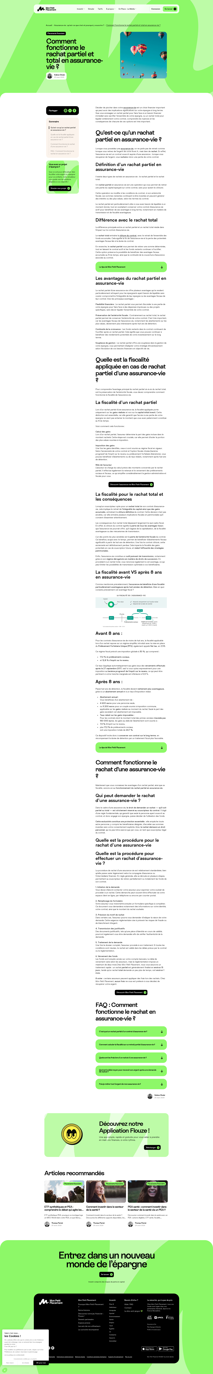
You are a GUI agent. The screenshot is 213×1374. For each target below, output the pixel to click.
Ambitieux (112, 1307)
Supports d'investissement (115, 1357)
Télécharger (151, 1148)
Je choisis (25, 1363)
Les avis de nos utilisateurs (89, 1326)
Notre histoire (84, 1310)
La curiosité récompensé (88, 1329)
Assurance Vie (151, 1324)
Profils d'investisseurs (154, 1329)
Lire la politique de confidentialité (14, 1355)
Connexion (155, 9)
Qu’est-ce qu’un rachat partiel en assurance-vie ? (63, 128)
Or (110, 1332)
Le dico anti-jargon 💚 (133, 1311)
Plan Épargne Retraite (154, 1327)
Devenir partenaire (86, 1319)
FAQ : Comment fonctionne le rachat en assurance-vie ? (62, 152)
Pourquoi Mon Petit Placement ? (91, 1305)
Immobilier (112, 1341)
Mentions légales (80, 1357)
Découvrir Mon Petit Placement (130, 992)
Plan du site (128, 1357)
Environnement (114, 1316)
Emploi (111, 1322)
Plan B (111, 1304)
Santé (111, 1319)
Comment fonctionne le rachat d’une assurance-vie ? (63, 145)
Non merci (10, 1363)
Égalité (111, 1329)
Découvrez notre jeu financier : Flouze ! (90, 1315)
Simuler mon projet (58, 188)
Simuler (91, 9)
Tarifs (100, 9)
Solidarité (112, 1335)
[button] (4, 1370)
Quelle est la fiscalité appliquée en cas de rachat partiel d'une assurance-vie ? (62, 137)
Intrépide (112, 1310)
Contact (127, 1308)
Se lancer (169, 9)
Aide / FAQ (128, 1304)
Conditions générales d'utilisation (96, 1357)
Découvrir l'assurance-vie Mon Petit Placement (129, 484)
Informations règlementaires (65, 1357)
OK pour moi (41, 1363)
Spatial (111, 1313)
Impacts (112, 1338)
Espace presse (84, 1323)
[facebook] (52, 1348)
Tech (111, 1326)
